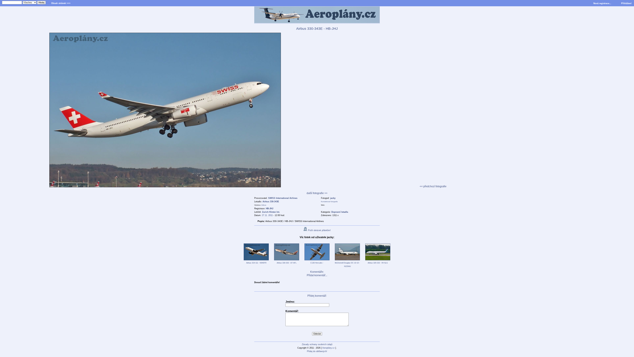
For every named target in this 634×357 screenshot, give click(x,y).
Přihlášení (626, 3)
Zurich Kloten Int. (271, 212)
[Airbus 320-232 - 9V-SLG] (377, 260)
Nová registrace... (602, 3)
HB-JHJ (269, 208)
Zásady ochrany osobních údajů (317, 344)
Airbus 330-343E (271, 201)
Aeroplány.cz (328, 348)
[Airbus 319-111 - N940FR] (256, 260)
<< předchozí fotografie (433, 186)
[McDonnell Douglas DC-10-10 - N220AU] (347, 260)
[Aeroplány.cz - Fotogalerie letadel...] (317, 15)
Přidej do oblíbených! (317, 351)
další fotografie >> (317, 193)
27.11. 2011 (267, 215)
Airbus (263, 205)
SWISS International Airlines (282, 198)
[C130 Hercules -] (317, 260)
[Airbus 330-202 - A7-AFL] (286, 260)
